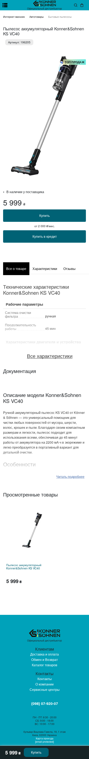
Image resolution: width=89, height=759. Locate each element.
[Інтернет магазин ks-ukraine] (44, 3)
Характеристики (44, 268)
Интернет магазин (14, 16)
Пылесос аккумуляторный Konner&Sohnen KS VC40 (23, 566)
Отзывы (69, 268)
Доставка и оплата (44, 654)
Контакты (44, 678)
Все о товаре (16, 268)
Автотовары (36, 16)
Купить (44, 215)
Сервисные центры (45, 689)
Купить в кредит (44, 236)
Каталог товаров (44, 665)
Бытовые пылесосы (60, 16)
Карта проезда (44, 738)
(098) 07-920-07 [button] (44, 704)
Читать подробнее (70, 476)
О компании (44, 684)
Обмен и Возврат (44, 659)
